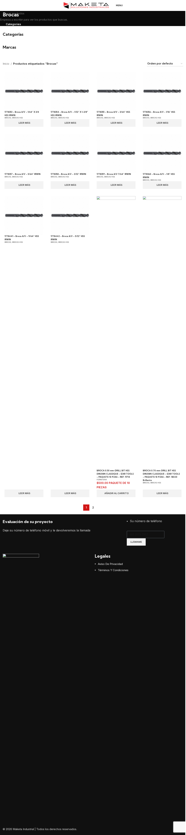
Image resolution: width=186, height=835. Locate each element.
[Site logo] (86, 5)
